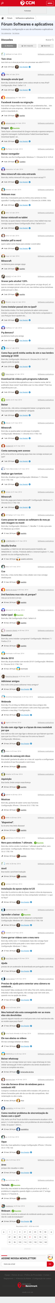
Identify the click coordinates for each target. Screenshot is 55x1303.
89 (20, 1237)
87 (9, 1237)
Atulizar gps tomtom (11, 473)
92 (35, 1237)
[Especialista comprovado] (30, 67)
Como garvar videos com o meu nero (20, 937)
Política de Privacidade (33, 1275)
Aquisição (6, 779)
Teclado (5, 1185)
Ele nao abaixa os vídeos (13, 1038)
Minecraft (6, 261)
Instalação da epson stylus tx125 (18, 888)
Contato (47, 1275)
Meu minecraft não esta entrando (18, 174)
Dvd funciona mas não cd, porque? (18, 594)
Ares (3, 1164)
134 (40, 1242)
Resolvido (46, 46)
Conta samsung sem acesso (15, 450)
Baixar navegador (10, 153)
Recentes (10, 46)
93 (40, 1237)
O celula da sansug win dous (15, 756)
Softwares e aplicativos (25, 18)
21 (25, 1232)
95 (9, 1242)
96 (15, 1242)
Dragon (5, 128)
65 (35, 1232)
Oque (4, 1141)
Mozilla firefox (8, 545)
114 (25, 1242)
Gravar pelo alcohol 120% (14, 281)
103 (20, 1242)
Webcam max (8, 194)
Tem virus (6, 59)
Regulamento (8, 1279)
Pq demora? (7, 332)
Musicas (5, 799)
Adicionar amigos (10, 681)
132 (35, 1242)
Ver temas (15, 33)
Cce (3, 571)
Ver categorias (6, 33)
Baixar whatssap (9, 1058)
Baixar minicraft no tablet (14, 217)
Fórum (9, 18)
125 (30, 1242)
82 (45, 1232)
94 (45, 1237)
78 (40, 1232)
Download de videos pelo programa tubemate (24, 379)
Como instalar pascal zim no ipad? (19, 306)
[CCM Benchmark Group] (27, 1285)
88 (15, 1237)
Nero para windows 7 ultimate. (17, 842)
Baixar (4, 404)
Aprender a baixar (10, 914)
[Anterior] (4, 1232)
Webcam (5, 1210)
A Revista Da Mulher (23, 1279)
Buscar (49, 40)
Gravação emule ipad (12, 79)
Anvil (4, 868)
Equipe (7, 1275)
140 (45, 1242)
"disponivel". (7, 822)
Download (6, 635)
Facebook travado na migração (17, 102)
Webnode (6, 701)
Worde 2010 (7, 658)
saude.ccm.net (27, 1292)
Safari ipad (7, 614)
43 (30, 1232)
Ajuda (4, 963)
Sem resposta (28, 46)
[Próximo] (51, 1232)
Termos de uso (17, 1275)
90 (25, 1237)
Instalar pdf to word (11, 240)
